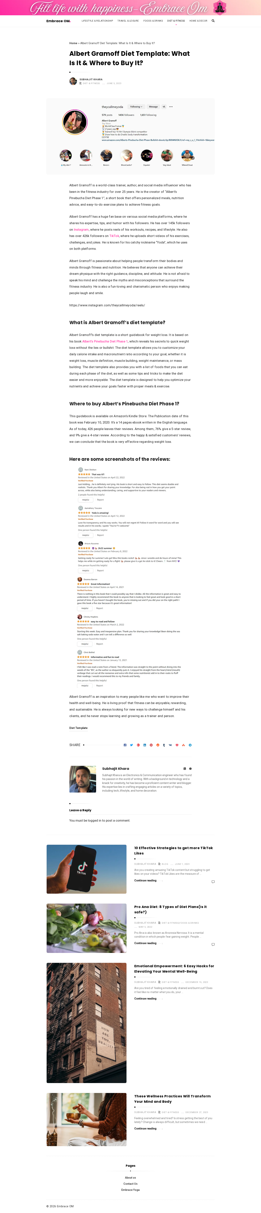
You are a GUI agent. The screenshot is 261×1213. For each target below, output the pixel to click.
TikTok (114, 236)
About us (130, 1177)
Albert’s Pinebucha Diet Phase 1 (105, 341)
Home (73, 43)
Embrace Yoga (130, 1189)
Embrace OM (58, 21)
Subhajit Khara (90, 79)
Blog (165, 864)
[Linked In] (185, 769)
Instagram (81, 229)
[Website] (190, 769)
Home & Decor (199, 20)
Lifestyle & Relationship (97, 20)
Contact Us (130, 1183)
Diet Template (78, 727)
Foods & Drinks (153, 20)
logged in (94, 820)
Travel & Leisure (128, 20)
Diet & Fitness (176, 20)
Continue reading (145, 880)
